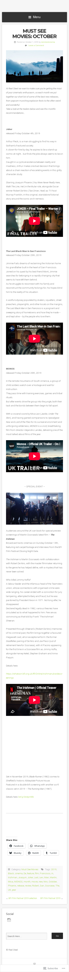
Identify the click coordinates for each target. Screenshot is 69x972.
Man (46, 877)
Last (36, 877)
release (20, 885)
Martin (53, 877)
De (25, 873)
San (42, 885)
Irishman (12, 877)
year (14, 889)
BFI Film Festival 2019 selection (23, 898)
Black (11, 873)
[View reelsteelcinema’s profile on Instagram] (9, 920)
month (27, 881)
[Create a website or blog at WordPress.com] (34, 964)
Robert (35, 885)
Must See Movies (29, 869)
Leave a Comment (36, 45)
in (52, 873)
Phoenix (12, 885)
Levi (41, 877)
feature (30, 873)
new (41, 881)
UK (9, 889)
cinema (19, 873)
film (37, 873)
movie (34, 881)
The (57, 885)
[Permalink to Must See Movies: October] (34, 66)
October (53, 881)
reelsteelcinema (48, 42)
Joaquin (22, 877)
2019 (53, 869)
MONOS (18, 881)
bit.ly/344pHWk (26, 796)
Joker (30, 877)
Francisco (45, 873)
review (28, 885)
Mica (10, 881)
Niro (46, 881)
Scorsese (49, 885)
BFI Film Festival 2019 (50, 898)
